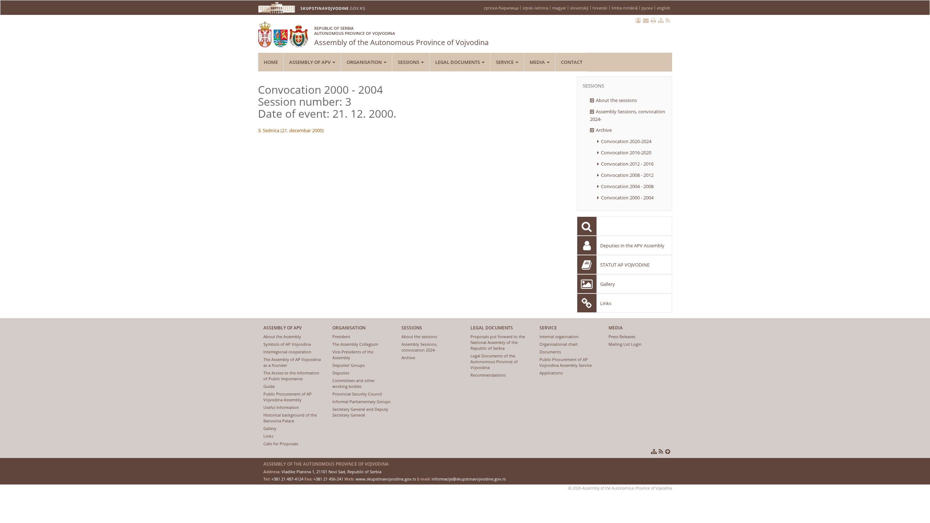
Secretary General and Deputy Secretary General (360, 412)
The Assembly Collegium (355, 344)
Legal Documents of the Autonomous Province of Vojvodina (494, 361)
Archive (604, 130)
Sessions (409, 62)
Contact (571, 62)
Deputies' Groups (348, 365)
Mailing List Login (625, 344)
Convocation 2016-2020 (626, 152)
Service (505, 62)
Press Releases (621, 336)
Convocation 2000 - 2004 (627, 197)
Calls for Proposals (280, 443)
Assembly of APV (310, 62)
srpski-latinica (535, 8)
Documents (550, 351)
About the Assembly (282, 336)
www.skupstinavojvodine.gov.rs (386, 479)
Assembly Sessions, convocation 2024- (627, 115)
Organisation (365, 62)
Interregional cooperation (287, 351)
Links (605, 303)
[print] (653, 20)
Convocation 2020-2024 (626, 141)
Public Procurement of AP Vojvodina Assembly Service (565, 362)
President (341, 336)
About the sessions (616, 100)
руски (647, 8)
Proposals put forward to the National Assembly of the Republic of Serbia (497, 342)
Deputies (340, 373)
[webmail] (646, 20)
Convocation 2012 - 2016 (627, 164)
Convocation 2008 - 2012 (627, 175)
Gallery (607, 284)
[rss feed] (668, 20)
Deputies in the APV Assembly (632, 245)
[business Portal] (638, 20)
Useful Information (281, 407)
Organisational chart (558, 344)
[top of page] (667, 451)
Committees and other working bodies (353, 383)
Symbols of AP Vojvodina (287, 344)
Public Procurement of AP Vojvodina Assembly (287, 396)
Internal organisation (559, 336)
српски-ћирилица (501, 8)
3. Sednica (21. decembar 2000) (291, 130)
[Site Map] (661, 20)
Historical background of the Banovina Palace (290, 417)
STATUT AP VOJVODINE (625, 265)
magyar (559, 8)
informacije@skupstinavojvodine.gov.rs (469, 479)
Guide (269, 386)
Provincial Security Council (357, 394)
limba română (624, 8)
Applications (551, 373)
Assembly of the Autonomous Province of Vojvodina (401, 36)
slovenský (579, 8)
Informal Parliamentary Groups (361, 401)
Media (538, 62)
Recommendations (488, 375)
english (663, 8)
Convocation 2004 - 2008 (627, 186)
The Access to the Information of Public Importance (291, 375)
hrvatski (600, 8)
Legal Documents (458, 62)
